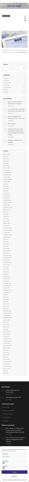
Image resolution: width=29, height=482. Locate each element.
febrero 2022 (6, 278)
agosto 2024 (6, 209)
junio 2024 (6, 214)
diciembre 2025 (7, 172)
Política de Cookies (6, 479)
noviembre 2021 (7, 285)
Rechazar (14, 476)
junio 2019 (6, 352)
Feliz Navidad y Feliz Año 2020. (13, 397)
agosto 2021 (6, 292)
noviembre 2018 (7, 361)
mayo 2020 (6, 327)
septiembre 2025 (7, 179)
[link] (14, 47)
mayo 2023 (6, 244)
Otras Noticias (6, 16)
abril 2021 (5, 301)
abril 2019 (5, 357)
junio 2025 (6, 186)
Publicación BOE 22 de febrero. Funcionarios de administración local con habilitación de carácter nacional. (16, 132)
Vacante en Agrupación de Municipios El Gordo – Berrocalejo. (16, 117)
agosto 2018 (6, 368)
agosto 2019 (6, 347)
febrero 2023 (6, 251)
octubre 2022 (6, 260)
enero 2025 (6, 198)
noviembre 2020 (7, 313)
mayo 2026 (6, 161)
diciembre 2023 (7, 228)
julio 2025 (5, 184)
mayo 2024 (6, 216)
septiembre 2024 (7, 207)
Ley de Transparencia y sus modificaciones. (12, 391)
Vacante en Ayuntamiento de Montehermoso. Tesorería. (15, 102)
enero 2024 (6, 225)
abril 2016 (5, 373)
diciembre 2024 (7, 200)
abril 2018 (5, 371)
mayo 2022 (6, 271)
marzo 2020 (6, 331)
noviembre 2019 (7, 341)
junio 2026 (6, 158)
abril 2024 (5, 218)
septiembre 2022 (7, 262)
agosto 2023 (6, 237)
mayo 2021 (6, 299)
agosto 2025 (6, 181)
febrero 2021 (6, 306)
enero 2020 (6, 336)
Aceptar (14, 472)
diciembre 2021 (7, 283)
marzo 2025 (6, 193)
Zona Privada (6, 417)
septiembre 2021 (7, 290)
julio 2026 (5, 156)
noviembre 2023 (7, 230)
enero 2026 (6, 170)
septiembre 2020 (7, 318)
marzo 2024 (6, 221)
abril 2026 (5, 163)
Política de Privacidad (8, 410)
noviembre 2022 (7, 258)
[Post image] (5, 102)
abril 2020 (5, 329)
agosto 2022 (6, 264)
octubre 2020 (6, 315)
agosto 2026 (6, 154)
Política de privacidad (16, 479)
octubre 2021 (6, 288)
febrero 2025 (6, 195)
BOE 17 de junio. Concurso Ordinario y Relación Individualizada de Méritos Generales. (15, 439)
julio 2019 (5, 350)
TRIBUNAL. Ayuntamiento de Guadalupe (15, 141)
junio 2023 (6, 241)
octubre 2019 (6, 343)
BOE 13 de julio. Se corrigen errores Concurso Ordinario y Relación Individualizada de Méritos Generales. (15, 430)
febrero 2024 (6, 223)
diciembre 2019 (7, 338)
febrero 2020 (6, 334)
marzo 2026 (6, 165)
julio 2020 (5, 322)
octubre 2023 (6, 232)
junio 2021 (6, 297)
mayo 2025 (6, 188)
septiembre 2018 (7, 366)
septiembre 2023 (7, 235)
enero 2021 (6, 308)
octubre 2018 (6, 364)
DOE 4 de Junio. (12, 123)
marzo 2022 (6, 276)
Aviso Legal (24, 479)
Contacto (5, 421)
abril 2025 (5, 191)
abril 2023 (5, 246)
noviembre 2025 (7, 175)
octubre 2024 (6, 205)
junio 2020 (6, 324)
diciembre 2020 (7, 311)
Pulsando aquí (22, 52)
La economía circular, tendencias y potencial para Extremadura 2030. (16, 110)
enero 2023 (6, 253)
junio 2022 (6, 269)
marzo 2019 (6, 359)
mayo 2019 (6, 354)
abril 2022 (5, 274)
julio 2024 (5, 211)
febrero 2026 (6, 168)
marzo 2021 (6, 304)
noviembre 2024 (7, 202)
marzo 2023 (6, 248)
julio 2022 (5, 267)
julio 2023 (5, 239)
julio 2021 (5, 294)
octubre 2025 (6, 177)
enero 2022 (6, 281)
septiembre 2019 (7, 345)
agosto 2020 (6, 320)
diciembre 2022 (7, 255)
